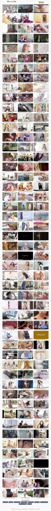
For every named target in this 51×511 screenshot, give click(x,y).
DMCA (19, 508)
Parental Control (32, 508)
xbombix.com (13, 508)
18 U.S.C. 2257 (24, 508)
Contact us (38, 508)
